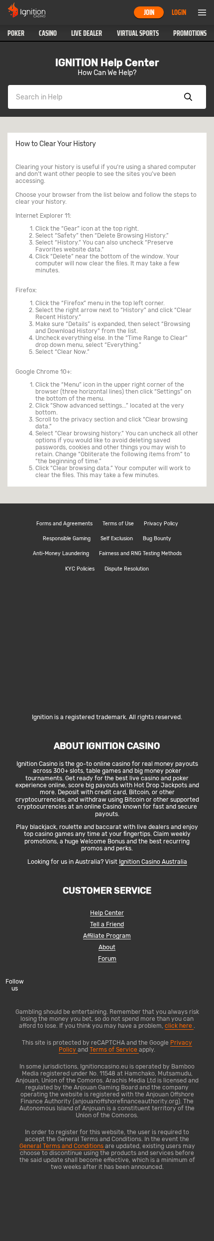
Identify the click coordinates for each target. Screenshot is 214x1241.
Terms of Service (114, 1049)
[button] (15, 33)
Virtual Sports (138, 33)
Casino (48, 33)
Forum (107, 959)
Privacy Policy (161, 523)
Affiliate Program (107, 936)
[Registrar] (107, 701)
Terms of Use (118, 523)
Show (188, 97)
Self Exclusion (117, 538)
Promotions (190, 33)
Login (179, 12)
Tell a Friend (107, 924)
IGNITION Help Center (107, 63)
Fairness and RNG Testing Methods (140, 553)
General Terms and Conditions (62, 1146)
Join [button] (149, 12)
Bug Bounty (157, 538)
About (107, 947)
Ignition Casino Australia (153, 861)
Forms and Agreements (64, 523)
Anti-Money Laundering (61, 553)
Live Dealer (86, 33)
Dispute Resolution (127, 569)
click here (179, 1025)
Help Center (107, 913)
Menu (202, 12)
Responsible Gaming (67, 538)
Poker (15, 33)
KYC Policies (80, 569)
